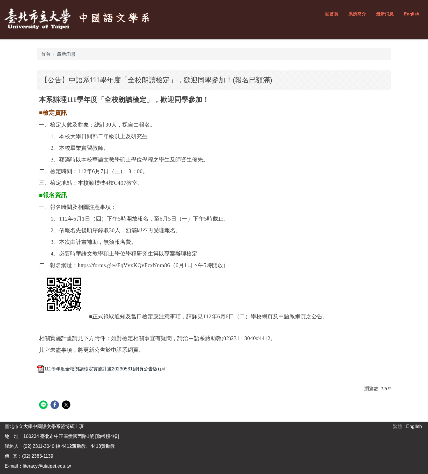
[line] (44, 405)
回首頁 (331, 13)
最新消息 (385, 13)
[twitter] (67, 405)
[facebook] (55, 405)
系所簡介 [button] (357, 13)
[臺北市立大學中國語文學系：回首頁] (79, 18)
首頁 (45, 54)
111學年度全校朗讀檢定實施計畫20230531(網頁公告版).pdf (105, 368)
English (411, 13)
